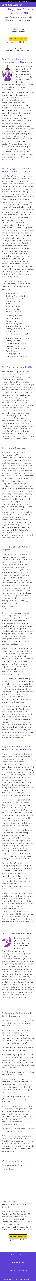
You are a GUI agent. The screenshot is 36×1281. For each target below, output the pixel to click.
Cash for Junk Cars (18, 1254)
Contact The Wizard (18, 1270)
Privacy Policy (18, 1262)
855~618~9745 (18, 39)
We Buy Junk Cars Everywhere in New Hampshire (12, 1165)
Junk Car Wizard (10, 1201)
